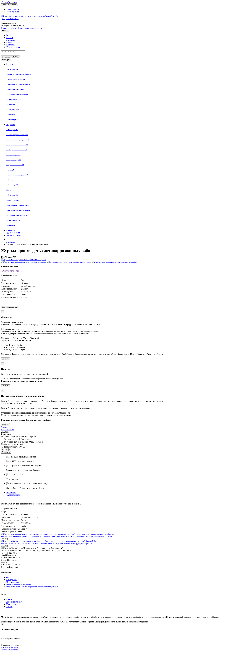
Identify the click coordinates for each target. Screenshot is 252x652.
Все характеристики (10, 307)
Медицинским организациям (18, 210)
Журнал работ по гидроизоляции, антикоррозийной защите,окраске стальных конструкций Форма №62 (47, 543)
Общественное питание (17, 94)
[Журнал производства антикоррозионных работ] (23, 259)
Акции (9, 606)
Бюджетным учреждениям (18, 84)
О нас (8, 577)
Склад (10, 104)
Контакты (10, 599)
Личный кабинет (14, 602)
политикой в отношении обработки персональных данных (94, 617)
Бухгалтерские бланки (16, 79)
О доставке (6, 427)
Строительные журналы (17, 175)
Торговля (11, 114)
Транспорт (12, 119)
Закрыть (5, 359)
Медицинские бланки (16, 89)
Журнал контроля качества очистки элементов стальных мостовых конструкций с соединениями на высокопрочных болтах (56, 536)
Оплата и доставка (14, 582)
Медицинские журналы (17, 145)
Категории (6, 60)
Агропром (12, 69)
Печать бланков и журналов (18, 584)
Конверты (10, 45)
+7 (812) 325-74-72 (10, 18)
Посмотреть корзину (10, 647)
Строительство (14, 110)
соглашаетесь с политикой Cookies (203, 617)
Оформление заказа (10, 650)
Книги (9, 42)
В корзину (6, 452)
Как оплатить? (7, 429)
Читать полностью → (12, 271)
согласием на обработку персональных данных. (144, 617)
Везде (8, 35)
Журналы (10, 40)
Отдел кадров (13, 99)
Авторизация (12, 9)
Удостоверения (13, 47)
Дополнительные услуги (12, 444)
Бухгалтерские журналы (17, 135)
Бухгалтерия (12, 200)
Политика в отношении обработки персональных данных (32, 587)
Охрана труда (13, 160)
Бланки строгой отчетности (18, 74)
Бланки (9, 37)
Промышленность (15, 165)
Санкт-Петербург (9, 2)
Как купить (11, 580)
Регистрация (12, 12)
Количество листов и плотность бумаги (18, 436)
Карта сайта (11, 604)
